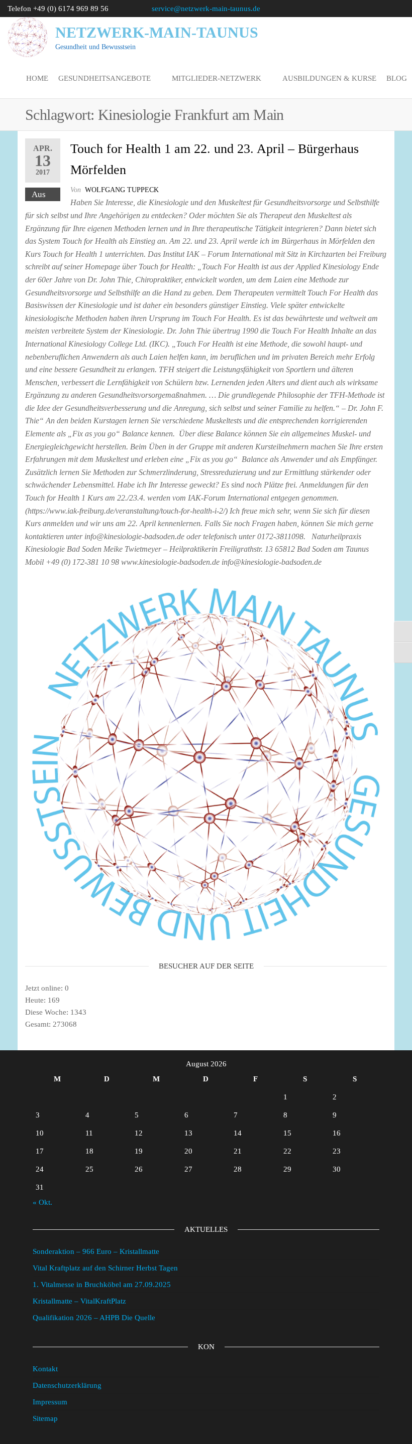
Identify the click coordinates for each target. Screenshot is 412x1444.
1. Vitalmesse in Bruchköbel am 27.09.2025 (102, 1284)
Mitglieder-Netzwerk (216, 78)
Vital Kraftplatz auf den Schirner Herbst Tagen (105, 1268)
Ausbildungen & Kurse (329, 78)
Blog (396, 78)
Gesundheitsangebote (104, 78)
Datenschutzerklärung (67, 1385)
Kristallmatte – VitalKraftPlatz (79, 1301)
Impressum (50, 1402)
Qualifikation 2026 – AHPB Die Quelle (94, 1318)
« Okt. (42, 1202)
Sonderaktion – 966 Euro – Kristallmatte (96, 1251)
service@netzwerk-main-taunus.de (206, 9)
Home (37, 78)
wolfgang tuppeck (122, 190)
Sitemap (45, 1418)
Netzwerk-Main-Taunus (156, 32)
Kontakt (45, 1369)
